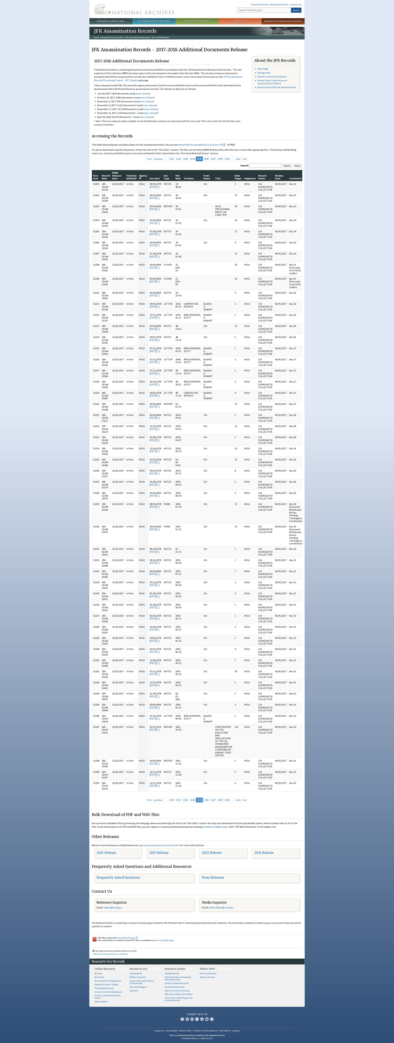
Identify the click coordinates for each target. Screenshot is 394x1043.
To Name (189, 178)
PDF (152, 186)
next (238, 158)
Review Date (279, 177)
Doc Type (166, 177)
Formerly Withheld (131, 177)
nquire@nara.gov (113, 907)
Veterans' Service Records (154, 21)
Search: (244, 165)
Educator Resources (197, 21)
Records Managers (138, 987)
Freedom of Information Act (205, 1030)
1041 (171, 158)
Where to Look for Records (177, 990)
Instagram (192, 1019)
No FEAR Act (225, 1030)
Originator (250, 178)
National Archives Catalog (106, 984)
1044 (192, 158)
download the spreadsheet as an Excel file (201, 144)
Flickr (212, 1019)
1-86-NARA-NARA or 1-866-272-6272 (197, 1038)
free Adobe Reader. (126, 937)
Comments (295, 178)
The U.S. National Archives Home (134, 9)
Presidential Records (104, 988)
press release (142, 93)
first (149, 158)
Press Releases (213, 877)
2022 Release (212, 853)
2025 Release (106, 853)
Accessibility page (165, 940)
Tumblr (197, 1019)
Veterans (134, 990)
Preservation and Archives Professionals (142, 982)
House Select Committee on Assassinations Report (272, 82)
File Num (178, 177)
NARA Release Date (116, 175)
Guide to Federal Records (176, 983)
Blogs (207, 1019)
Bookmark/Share (279, 4)
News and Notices (208, 973)
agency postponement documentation (159, 845)
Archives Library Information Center (107, 996)
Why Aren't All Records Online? (179, 994)
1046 (206, 158)
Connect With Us (197, 1014)
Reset (297, 165)
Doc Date (155, 178)
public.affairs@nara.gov (221, 907)
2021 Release (264, 853)
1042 (178, 158)
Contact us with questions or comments (109, 954)
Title (218, 178)
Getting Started (172, 973)
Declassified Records (175, 987)
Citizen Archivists (260, 4)
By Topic (98, 973)
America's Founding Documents (283, 21)
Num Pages (238, 177)
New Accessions (207, 977)
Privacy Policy (185, 1030)
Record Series (262, 177)
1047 (213, 158)
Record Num (106, 177)
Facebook (182, 1019)
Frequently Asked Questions (118, 877)
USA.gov (236, 1030)
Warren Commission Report (272, 76)
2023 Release (159, 853)
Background (263, 72)
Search (296, 10)
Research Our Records (111, 21)
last (245, 158)
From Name (206, 177)
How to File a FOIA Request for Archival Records (179, 999)
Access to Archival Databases (108, 991)
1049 (227, 158)
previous (158, 158)
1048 (220, 158)
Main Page (262, 68)
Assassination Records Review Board (276, 87)
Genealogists (136, 973)
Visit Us (240, 21)
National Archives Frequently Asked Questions (178, 978)
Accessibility (171, 1030)
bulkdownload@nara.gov (216, 826)
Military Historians (138, 977)
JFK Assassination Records (137, 37)
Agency (143, 175)
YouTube (202, 1019)
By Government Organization (107, 980)
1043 (185, 158)
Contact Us (296, 4)
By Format (99, 977)
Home (96, 37)
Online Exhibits (101, 1001)
